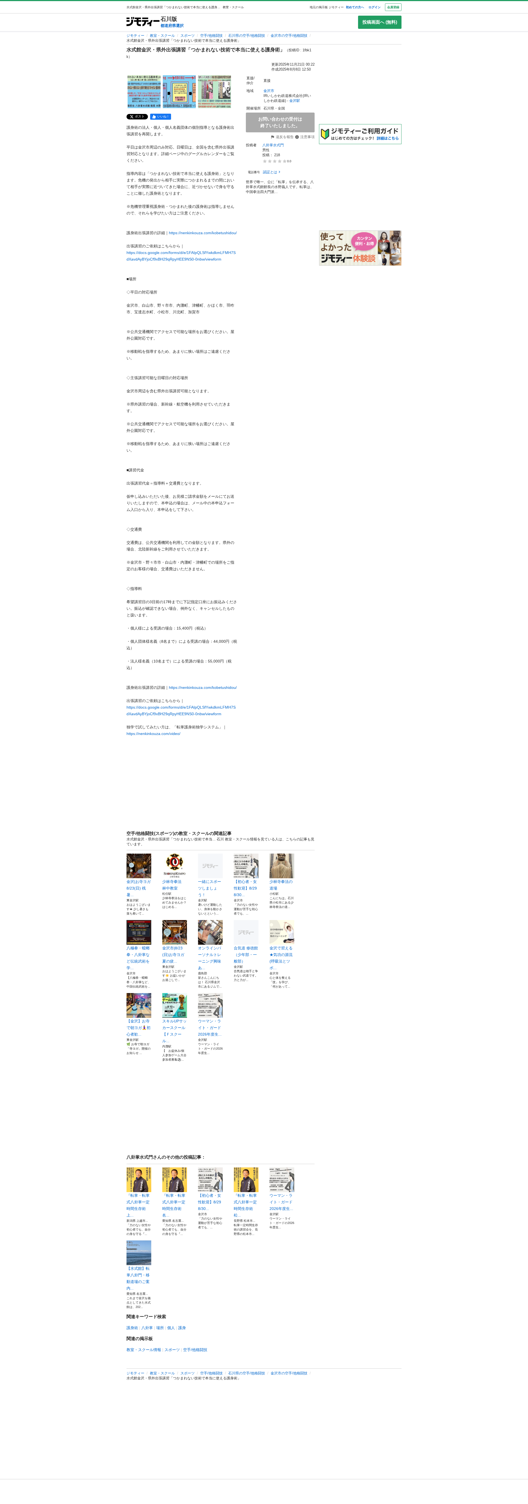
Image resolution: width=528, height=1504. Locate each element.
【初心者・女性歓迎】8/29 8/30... (245, 888)
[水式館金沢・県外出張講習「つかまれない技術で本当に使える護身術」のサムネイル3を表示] (214, 91)
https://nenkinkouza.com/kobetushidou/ (203, 233)
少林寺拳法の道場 (281, 884)
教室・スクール (162, 35)
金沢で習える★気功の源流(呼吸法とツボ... (281, 958)
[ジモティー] (143, 22)
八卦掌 (147, 1328)
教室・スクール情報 (144, 1350)
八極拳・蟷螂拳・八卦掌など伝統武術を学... (138, 958)
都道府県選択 (172, 25)
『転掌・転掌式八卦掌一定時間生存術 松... (245, 1205)
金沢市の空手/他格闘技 (289, 35)
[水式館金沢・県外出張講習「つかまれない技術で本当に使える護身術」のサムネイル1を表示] (144, 91)
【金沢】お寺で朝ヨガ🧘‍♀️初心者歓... (138, 1027)
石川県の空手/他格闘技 (246, 35)
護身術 (132, 1328)
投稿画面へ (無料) (379, 22)
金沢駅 (294, 101)
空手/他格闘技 (211, 35)
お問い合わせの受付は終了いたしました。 (280, 122)
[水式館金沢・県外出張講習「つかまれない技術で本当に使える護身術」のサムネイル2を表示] (179, 91)
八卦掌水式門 (273, 145)
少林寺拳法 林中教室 (173, 884)
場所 (160, 1328)
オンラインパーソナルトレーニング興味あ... (209, 958)
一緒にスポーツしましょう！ (209, 888)
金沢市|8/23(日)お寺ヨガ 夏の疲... (174, 954)
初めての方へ (355, 7)
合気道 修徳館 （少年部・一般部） (246, 954)
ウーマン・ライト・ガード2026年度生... (210, 1027)
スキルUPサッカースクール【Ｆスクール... (174, 1031)
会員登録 (393, 7)
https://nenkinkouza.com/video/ (153, 733)
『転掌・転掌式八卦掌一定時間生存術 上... (138, 1205)
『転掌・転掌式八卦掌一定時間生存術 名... (173, 1205)
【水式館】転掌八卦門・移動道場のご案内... (138, 1278)
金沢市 (268, 91)
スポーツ (187, 35)
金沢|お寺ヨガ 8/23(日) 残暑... (139, 888)
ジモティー (135, 35)
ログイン (375, 7)
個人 (171, 1328)
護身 (182, 1328)
